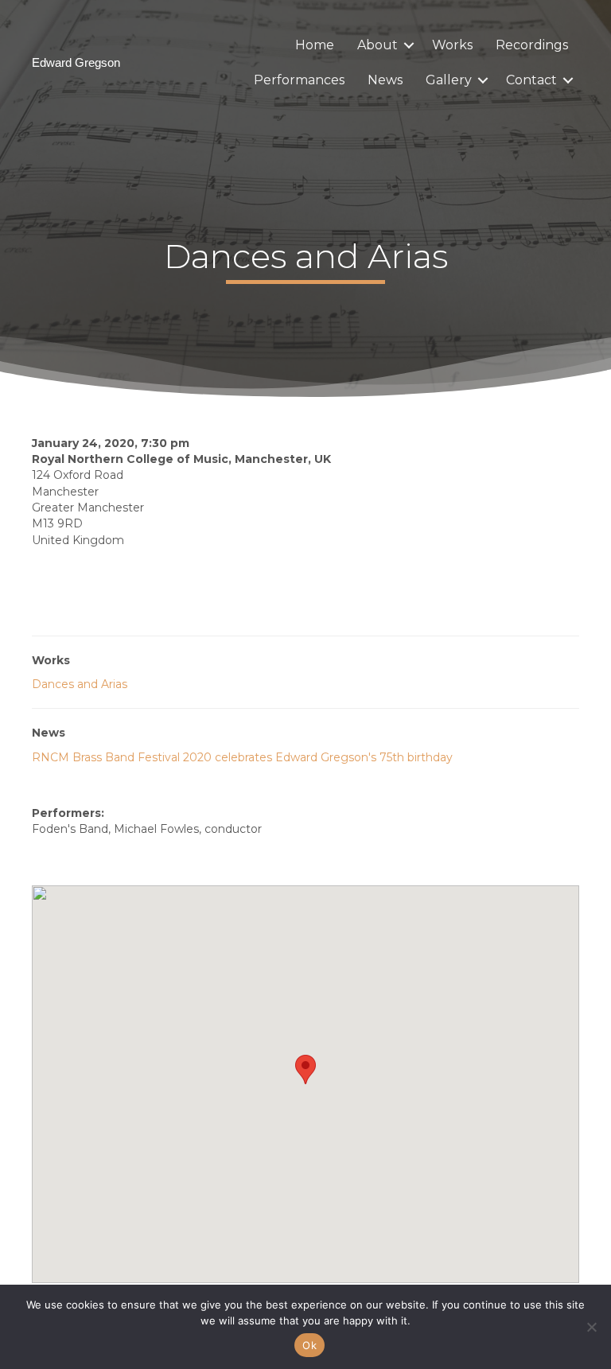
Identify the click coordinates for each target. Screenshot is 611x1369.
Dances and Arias (79, 684)
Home (314, 45)
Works (452, 45)
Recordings (532, 45)
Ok (309, 1345)
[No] (591, 1327)
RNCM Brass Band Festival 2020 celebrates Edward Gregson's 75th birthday (242, 757)
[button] (409, 45)
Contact (531, 80)
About (377, 45)
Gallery (449, 80)
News (385, 80)
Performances (299, 80)
